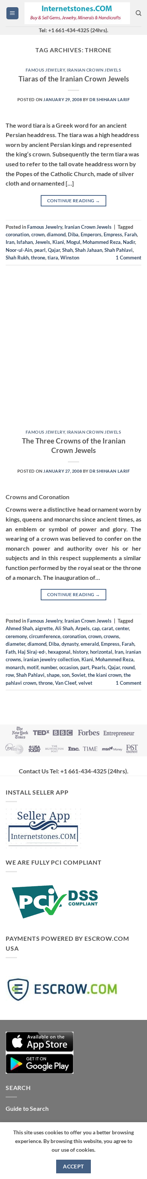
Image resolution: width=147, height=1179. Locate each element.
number (49, 667)
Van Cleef (65, 683)
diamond (56, 234)
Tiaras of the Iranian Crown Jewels (73, 78)
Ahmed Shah (19, 628)
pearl (40, 250)
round (128, 667)
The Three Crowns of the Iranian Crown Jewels (74, 445)
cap (96, 628)
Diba (73, 234)
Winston (69, 258)
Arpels (82, 628)
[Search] (138, 13)
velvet (85, 683)
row (10, 675)
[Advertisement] (73, 351)
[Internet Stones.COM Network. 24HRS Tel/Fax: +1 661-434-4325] (77, 13)
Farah (130, 234)
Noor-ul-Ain (19, 250)
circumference (44, 636)
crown (37, 234)
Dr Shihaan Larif (109, 99)
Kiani (58, 242)
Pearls (99, 667)
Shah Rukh (17, 258)
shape (53, 675)
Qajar (54, 250)
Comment (128, 258)
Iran (10, 242)
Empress (113, 234)
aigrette (44, 628)
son (65, 675)
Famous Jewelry (45, 69)
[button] (12, 13)
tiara (52, 258)
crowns (111, 636)
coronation (17, 234)
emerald (90, 644)
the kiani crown (104, 675)
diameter (15, 644)
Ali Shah (64, 628)
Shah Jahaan (88, 250)
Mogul (73, 242)
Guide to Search (27, 1108)
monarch (15, 667)
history (80, 652)
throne (38, 258)
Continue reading (73, 200)
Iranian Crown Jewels (94, 69)
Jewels (42, 242)
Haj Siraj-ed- (32, 652)
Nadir (129, 242)
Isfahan (25, 242)
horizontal (101, 652)
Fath (10, 652)
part (84, 667)
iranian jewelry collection (51, 659)
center (122, 628)
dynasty (69, 644)
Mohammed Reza (102, 242)
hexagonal (59, 652)
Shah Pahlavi (118, 250)
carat (107, 628)
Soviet (79, 675)
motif (32, 667)
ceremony (16, 636)
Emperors (91, 234)
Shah (67, 250)
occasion (68, 667)
